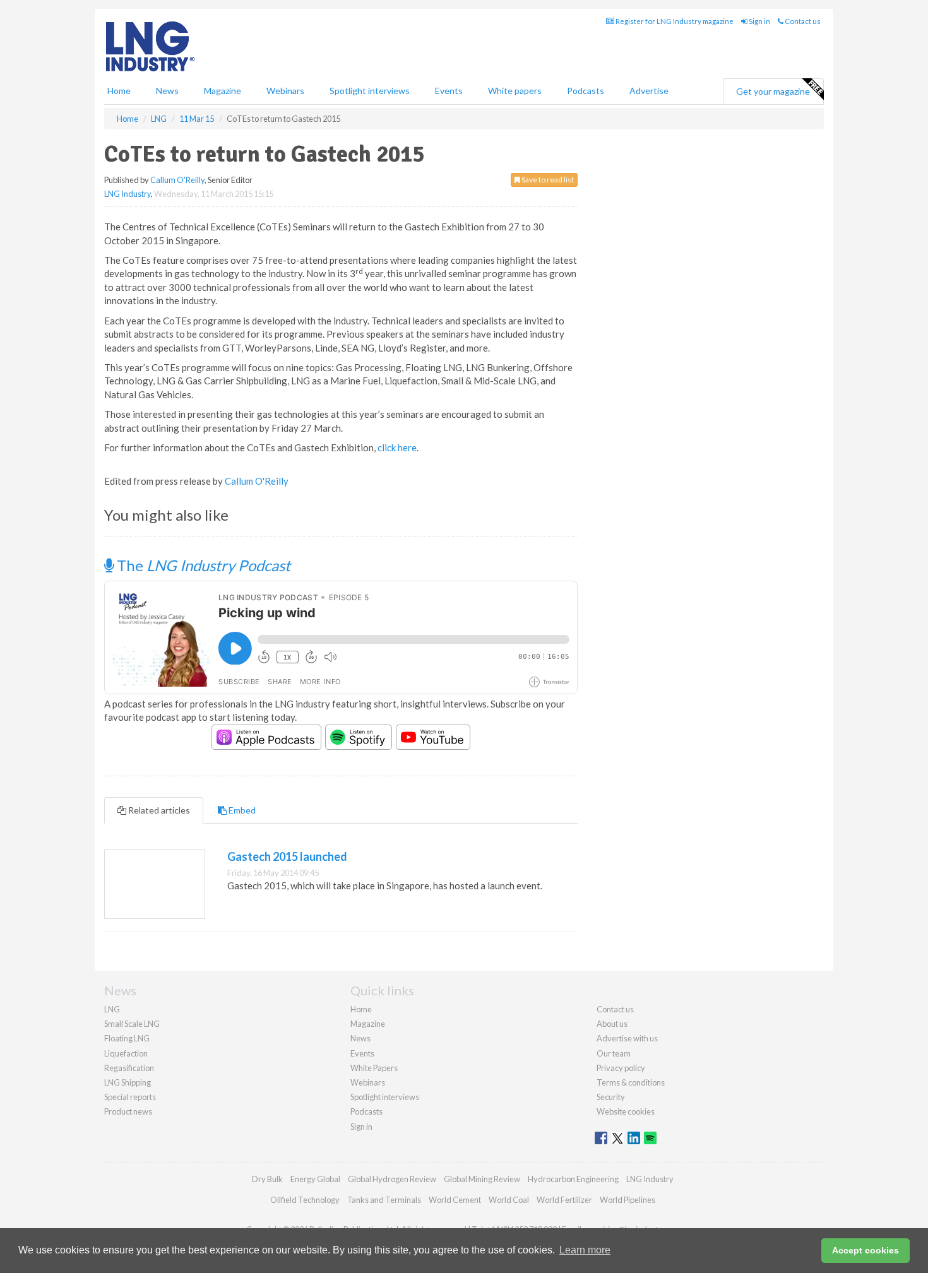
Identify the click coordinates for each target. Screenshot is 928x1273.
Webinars (285, 90)
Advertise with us (627, 1038)
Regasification (129, 1068)
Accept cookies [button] (865, 1250)
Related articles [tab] (158, 810)
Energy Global (315, 1179)
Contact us (802, 21)
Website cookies (626, 1111)
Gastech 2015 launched (287, 856)
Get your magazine (773, 91)
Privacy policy (621, 1068)
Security (611, 1097)
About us (612, 1024)
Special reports (130, 1097)
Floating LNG (127, 1038)
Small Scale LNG (132, 1024)
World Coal (509, 1200)
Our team (614, 1053)
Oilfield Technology (305, 1200)
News (360, 1038)
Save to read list (547, 179)
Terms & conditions (631, 1082)
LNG (112, 1009)
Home (119, 90)
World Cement (455, 1200)
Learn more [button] (584, 1250)
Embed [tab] (241, 810)
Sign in (758, 21)
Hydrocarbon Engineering (573, 1179)
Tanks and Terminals (384, 1200)
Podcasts (585, 90)
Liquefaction (126, 1053)
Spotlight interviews (370, 90)
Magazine (222, 90)
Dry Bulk (267, 1179)
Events (449, 90)
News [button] (167, 90)
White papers (515, 90)
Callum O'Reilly (177, 180)
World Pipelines (627, 1200)
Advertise (649, 90)
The (202, 565)
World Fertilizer (564, 1200)
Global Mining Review (482, 1179)
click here (397, 447)
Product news (128, 1111)
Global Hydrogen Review (392, 1179)
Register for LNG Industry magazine (674, 21)
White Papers (374, 1068)
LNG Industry (127, 194)
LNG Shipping (127, 1082)
